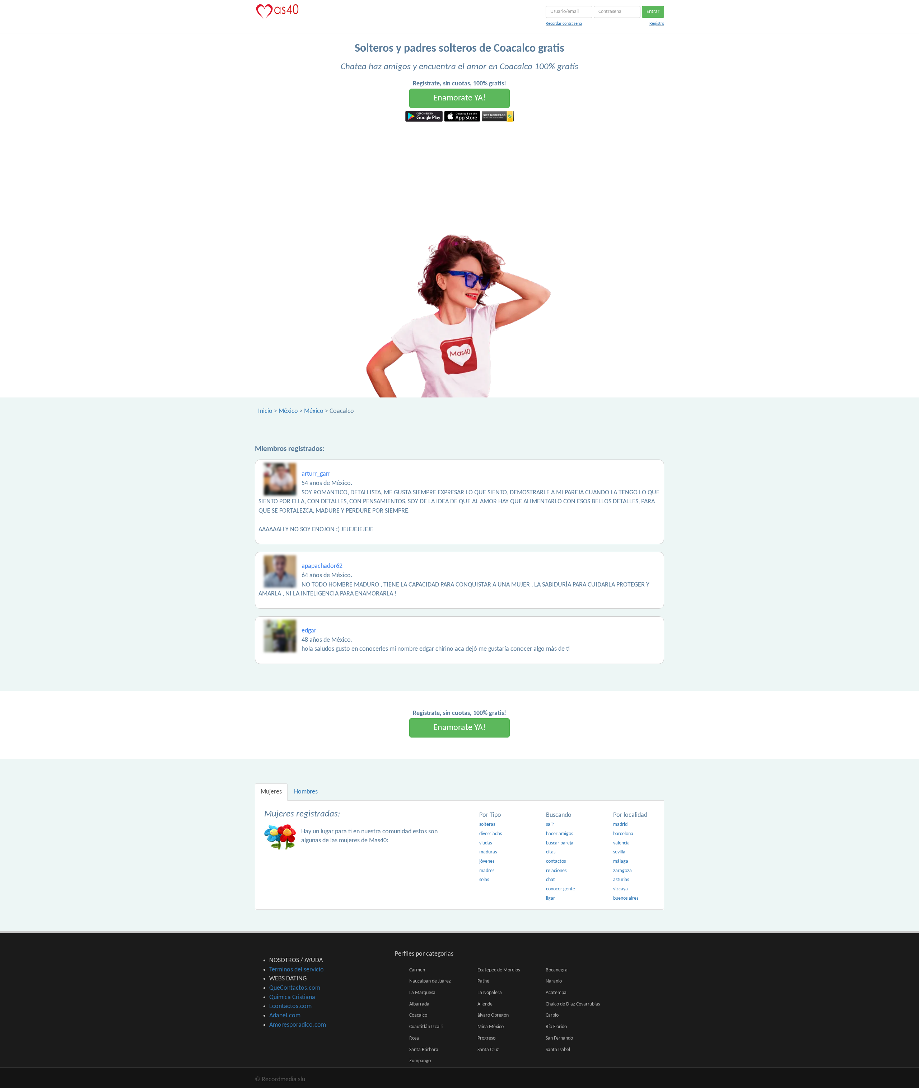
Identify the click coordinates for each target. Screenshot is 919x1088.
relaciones (556, 870)
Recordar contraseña (564, 24)
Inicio (265, 411)
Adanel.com (284, 1015)
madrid (620, 824)
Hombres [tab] (306, 791)
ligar (550, 898)
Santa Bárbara (423, 1049)
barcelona (623, 834)
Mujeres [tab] (271, 791)
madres (486, 870)
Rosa (414, 1038)
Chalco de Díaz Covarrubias (573, 1004)
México (288, 411)
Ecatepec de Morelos (498, 970)
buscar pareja (559, 843)
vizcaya (620, 889)
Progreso (486, 1038)
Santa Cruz (488, 1049)
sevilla (619, 852)
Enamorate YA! (459, 98)
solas (484, 879)
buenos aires (625, 898)
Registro (656, 24)
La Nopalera (489, 992)
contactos (556, 861)
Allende (485, 1004)
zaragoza (622, 870)
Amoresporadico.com (297, 1025)
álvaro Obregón (493, 1015)
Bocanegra (557, 970)
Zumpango (420, 1061)
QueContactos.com (294, 988)
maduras (488, 852)
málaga (620, 861)
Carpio (552, 1015)
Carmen (417, 970)
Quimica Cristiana (292, 997)
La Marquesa (422, 992)
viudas (485, 843)
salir (550, 824)
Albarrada (419, 1004)
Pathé (483, 981)
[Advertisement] (459, 175)
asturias (621, 879)
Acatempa (556, 992)
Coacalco (418, 1015)
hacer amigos (559, 834)
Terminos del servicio (296, 969)
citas (550, 852)
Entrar (653, 11)
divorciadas (490, 834)
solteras (487, 824)
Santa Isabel (558, 1049)
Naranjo (554, 981)
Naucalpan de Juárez (430, 981)
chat (550, 879)
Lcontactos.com (290, 1006)
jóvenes (486, 861)
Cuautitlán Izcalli (426, 1027)
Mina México (490, 1027)
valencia (621, 843)
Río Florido (556, 1027)
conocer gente (560, 889)
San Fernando (559, 1038)
